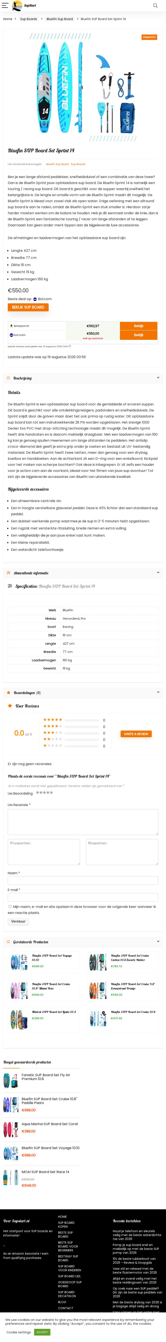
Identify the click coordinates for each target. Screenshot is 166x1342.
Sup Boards (28, 19)
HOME (62, 1216)
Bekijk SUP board (28, 307)
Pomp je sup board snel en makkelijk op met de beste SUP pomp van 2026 (136, 1249)
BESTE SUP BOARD (65, 1234)
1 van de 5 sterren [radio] (37, 792)
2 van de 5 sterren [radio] (39, 792)
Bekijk (139, 325)
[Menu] (5, 5)
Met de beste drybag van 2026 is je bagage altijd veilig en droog (137, 1304)
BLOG (62, 1302)
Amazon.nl (21, 326)
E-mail (14, 890)
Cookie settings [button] (18, 1332)
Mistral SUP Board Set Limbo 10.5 (54, 1012)
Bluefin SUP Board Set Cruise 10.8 (133, 1012)
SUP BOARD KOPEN (66, 1225)
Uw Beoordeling (20, 793)
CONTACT (65, 1308)
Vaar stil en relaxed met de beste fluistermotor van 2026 (135, 1270)
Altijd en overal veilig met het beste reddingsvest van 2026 (135, 1280)
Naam (14, 873)
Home (7, 19)
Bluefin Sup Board (60, 19)
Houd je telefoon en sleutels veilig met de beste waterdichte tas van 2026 (137, 1235)
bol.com (19, 335)
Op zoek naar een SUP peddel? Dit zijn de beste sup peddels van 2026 (137, 1292)
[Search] (155, 5)
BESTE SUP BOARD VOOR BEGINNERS (68, 1246)
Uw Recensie (19, 805)
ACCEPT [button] (42, 1332)
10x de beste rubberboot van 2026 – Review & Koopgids (134, 1261)
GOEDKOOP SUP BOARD (70, 1284)
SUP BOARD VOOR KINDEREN (69, 1268)
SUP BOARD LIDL (69, 1276)
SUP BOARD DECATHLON (67, 1294)
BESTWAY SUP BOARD (68, 1258)
